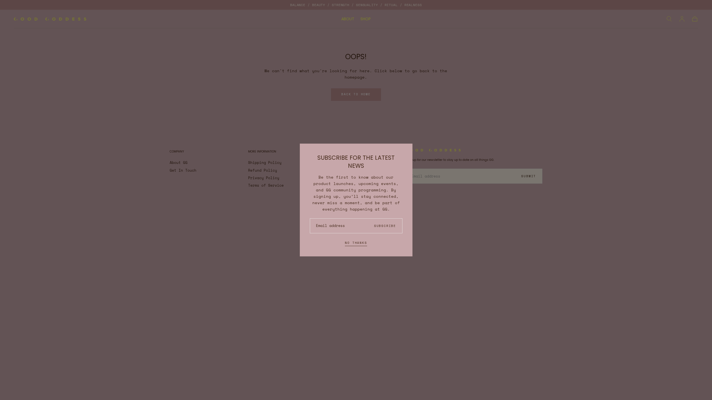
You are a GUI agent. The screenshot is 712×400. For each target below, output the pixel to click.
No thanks (356, 243)
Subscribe (385, 226)
